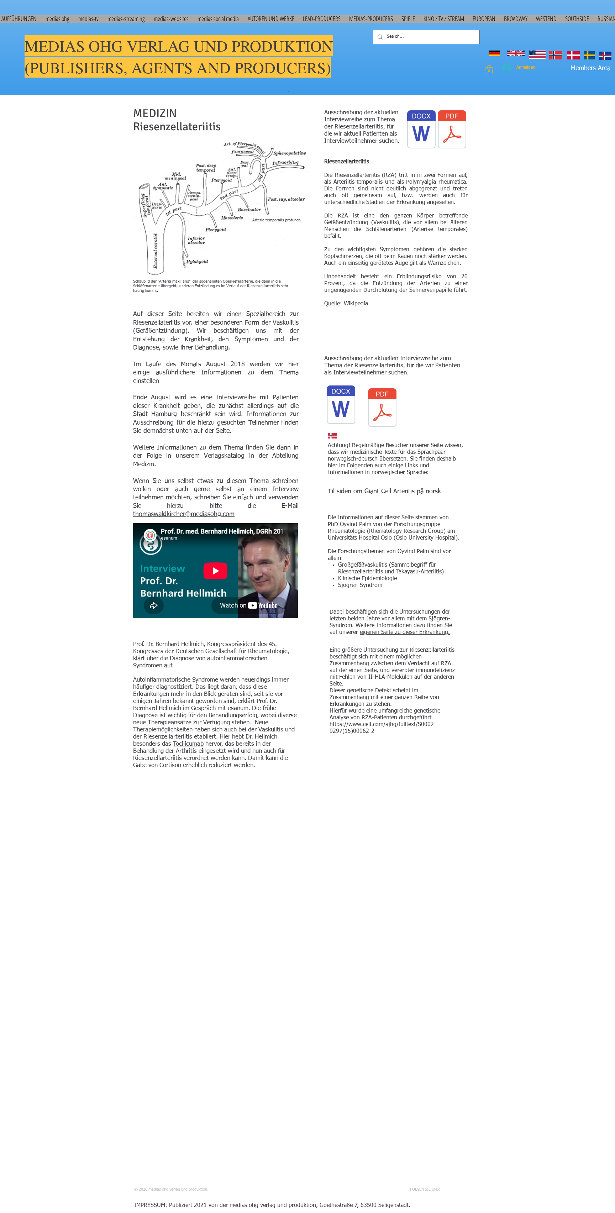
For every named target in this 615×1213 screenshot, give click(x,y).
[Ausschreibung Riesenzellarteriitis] (341, 405)
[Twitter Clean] (461, 1189)
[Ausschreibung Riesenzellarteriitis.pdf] (382, 408)
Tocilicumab (188, 744)
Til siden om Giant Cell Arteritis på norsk (384, 491)
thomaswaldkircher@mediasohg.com (184, 514)
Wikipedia (356, 304)
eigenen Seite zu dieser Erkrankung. (405, 632)
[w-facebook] (450, 1189)
